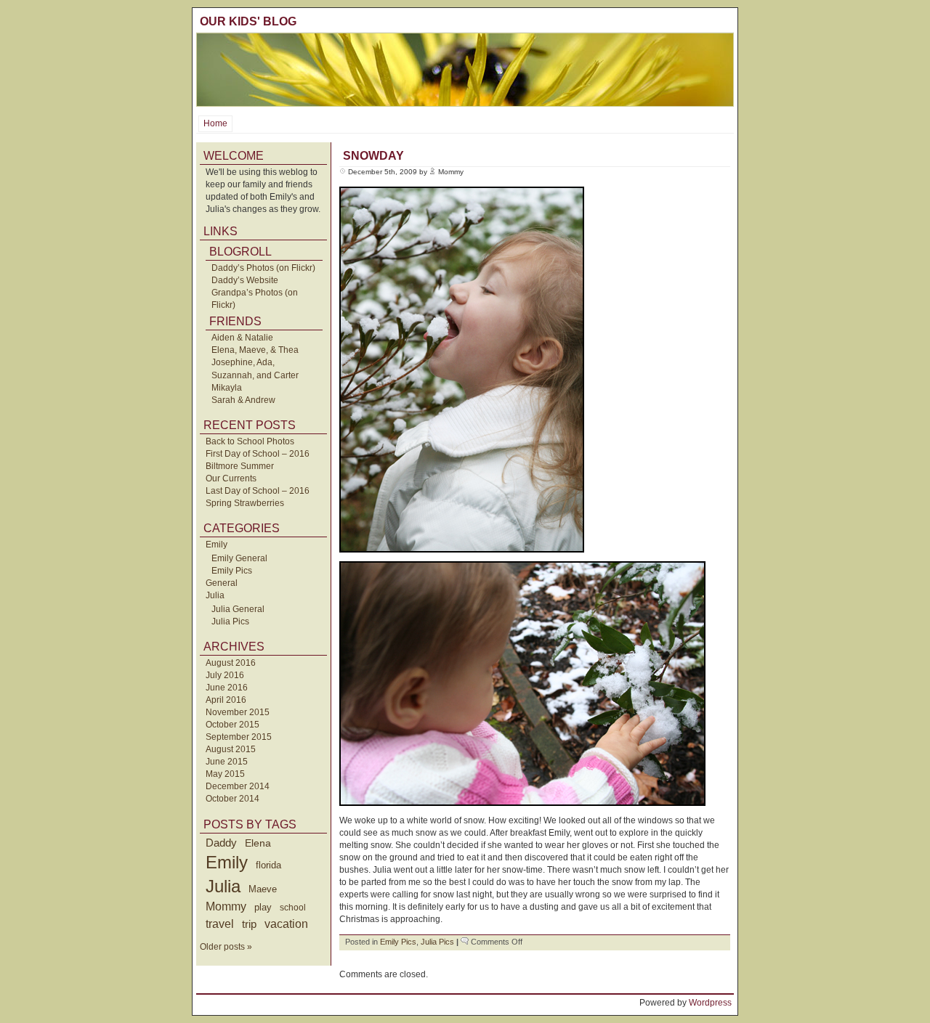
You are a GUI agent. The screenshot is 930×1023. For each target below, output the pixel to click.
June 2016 (227, 687)
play (263, 907)
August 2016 (231, 663)
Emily (216, 544)
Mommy (226, 906)
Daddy (221, 842)
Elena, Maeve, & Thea (255, 350)
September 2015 (239, 737)
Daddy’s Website (244, 280)
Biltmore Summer (240, 466)
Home (215, 123)
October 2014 (232, 799)
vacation (286, 924)
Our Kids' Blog (248, 21)
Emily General (239, 558)
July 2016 (225, 675)
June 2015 (227, 762)
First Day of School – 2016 (258, 454)
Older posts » (226, 947)
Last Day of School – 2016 (258, 491)
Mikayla (226, 388)
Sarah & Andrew (243, 400)
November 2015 (238, 712)
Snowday (373, 156)
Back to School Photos (250, 441)
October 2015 (232, 725)
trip (249, 924)
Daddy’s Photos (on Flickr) (263, 268)
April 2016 (226, 700)
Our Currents (231, 478)
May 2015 (225, 774)
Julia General (237, 609)
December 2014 (238, 786)
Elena (258, 843)
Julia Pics (230, 621)
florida (268, 865)
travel (220, 923)
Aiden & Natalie (242, 338)
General (222, 583)
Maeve (262, 889)
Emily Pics (231, 571)
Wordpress (710, 1003)
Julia (215, 595)
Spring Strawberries (245, 503)
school (293, 907)
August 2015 (231, 749)
